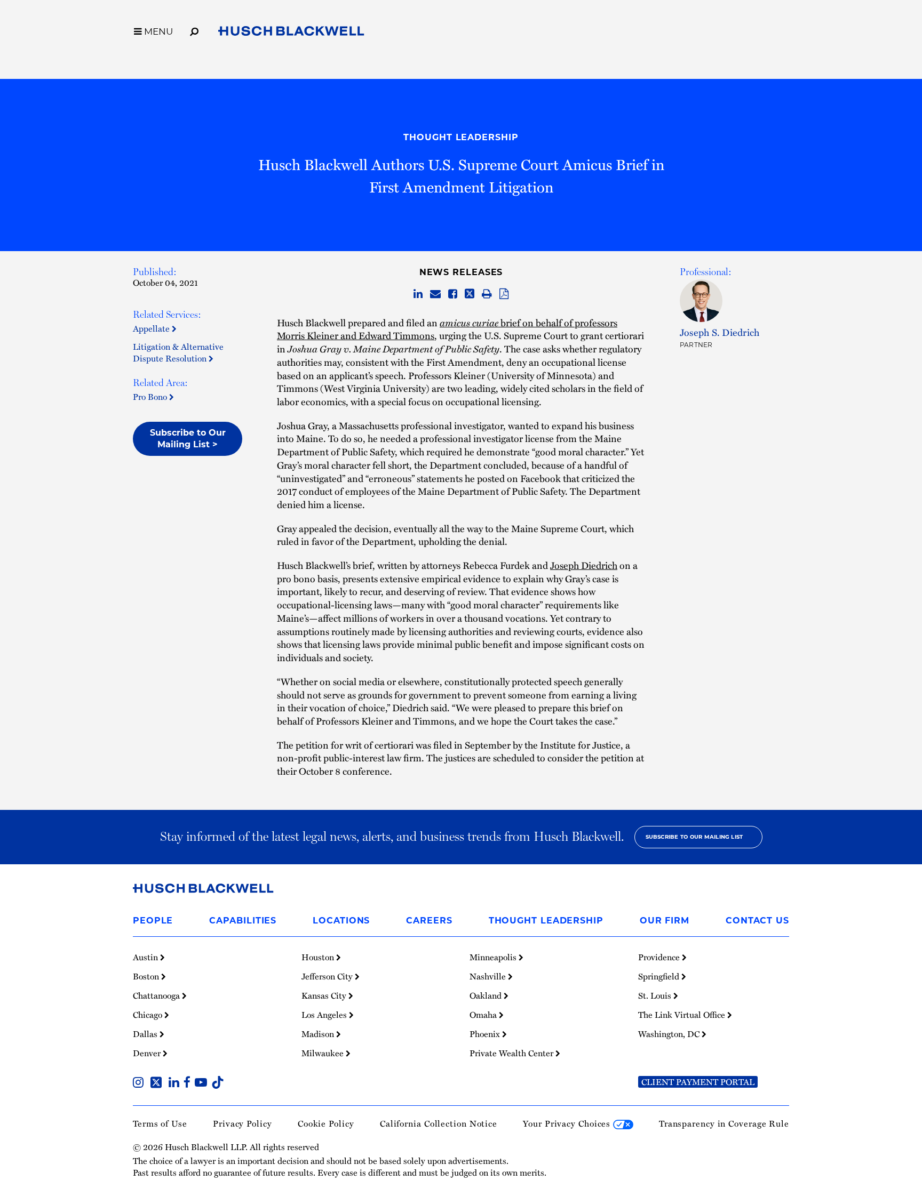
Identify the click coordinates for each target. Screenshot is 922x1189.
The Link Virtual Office (682, 1015)
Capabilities (242, 920)
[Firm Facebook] (189, 1083)
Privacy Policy (242, 1123)
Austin (146, 957)
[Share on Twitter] (469, 294)
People (153, 920)
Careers (429, 920)
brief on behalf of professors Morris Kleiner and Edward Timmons (447, 329)
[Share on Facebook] (453, 294)
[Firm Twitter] (158, 1083)
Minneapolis (494, 957)
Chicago (148, 1015)
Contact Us (757, 920)
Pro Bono (151, 396)
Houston (318, 957)
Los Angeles (325, 1015)
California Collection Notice (438, 1123)
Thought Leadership (460, 137)
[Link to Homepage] (291, 33)
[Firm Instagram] (140, 1083)
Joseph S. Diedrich (719, 332)
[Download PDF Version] (504, 294)
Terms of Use (160, 1123)
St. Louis (655, 995)
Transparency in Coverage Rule (724, 1123)
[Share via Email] (435, 294)
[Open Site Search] (194, 30)
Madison (318, 1034)
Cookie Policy (326, 1123)
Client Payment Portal (697, 1082)
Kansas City (324, 995)
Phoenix (486, 1034)
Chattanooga (157, 995)
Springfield (659, 976)
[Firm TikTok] (217, 1083)
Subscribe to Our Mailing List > (188, 438)
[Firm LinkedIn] (176, 1083)
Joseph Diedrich (583, 565)
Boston (147, 976)
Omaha (484, 1015)
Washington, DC (670, 1034)
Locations (341, 920)
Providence (660, 957)
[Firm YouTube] (203, 1083)
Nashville (489, 976)
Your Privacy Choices (568, 1123)
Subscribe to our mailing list (694, 836)
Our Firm (664, 920)
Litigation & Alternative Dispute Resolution (178, 352)
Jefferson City (328, 976)
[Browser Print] (487, 294)
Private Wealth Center (512, 1053)
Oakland (487, 995)
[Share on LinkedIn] (418, 294)
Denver (148, 1053)
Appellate (152, 328)
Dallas (146, 1034)
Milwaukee (323, 1053)
